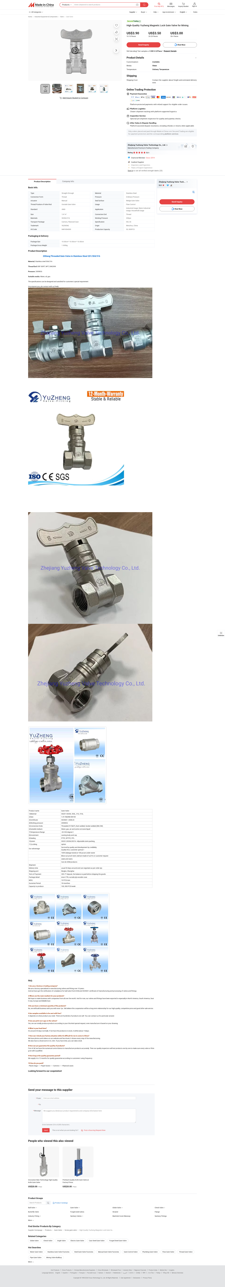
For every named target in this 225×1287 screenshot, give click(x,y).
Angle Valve (61, 1240)
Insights (171, 1270)
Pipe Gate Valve (35, 1257)
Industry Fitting (33, 1216)
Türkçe (158, 1273)
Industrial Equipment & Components (46, 17)
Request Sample (170, 51)
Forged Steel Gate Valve (118, 1240)
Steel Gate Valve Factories (83, 1252)
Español (65, 1273)
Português (73, 1273)
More (30, 1262)
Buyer (143, 12)
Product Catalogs (61, 1203)
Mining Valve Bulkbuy (54, 1257)
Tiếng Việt (166, 1273)
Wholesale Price (116, 1270)
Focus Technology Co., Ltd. (97, 1278)
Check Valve (159, 1207)
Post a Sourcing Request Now (93, 1130)
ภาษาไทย (151, 1273)
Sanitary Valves (76, 1216)
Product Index (153, 1270)
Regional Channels (140, 1270)
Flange (157, 1212)
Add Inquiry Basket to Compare (75, 98)
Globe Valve (116, 1207)
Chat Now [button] (181, 45)
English (57, 1273)
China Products (67, 1270)
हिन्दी (144, 1273)
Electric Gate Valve (77, 1240)
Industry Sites (127, 1270)
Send (46, 1130)
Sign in (194, 6)
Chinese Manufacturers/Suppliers (84, 1270)
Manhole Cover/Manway (121, 1216)
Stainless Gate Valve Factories (58, 1252)
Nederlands (117, 1273)
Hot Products (55, 1270)
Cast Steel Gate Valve (96, 1240)
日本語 (138, 1273)
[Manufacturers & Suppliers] (41, 4)
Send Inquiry (143, 45)
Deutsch (108, 1273)
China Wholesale (103, 1270)
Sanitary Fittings (161, 1216)
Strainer (115, 1212)
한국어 (131, 1273)
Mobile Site (163, 1270)
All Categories (36, 12)
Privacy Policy (147, 1278)
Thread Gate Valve (185, 1252)
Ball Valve (31, 1207)
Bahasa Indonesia (177, 1273)
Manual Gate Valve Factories (108, 1252)
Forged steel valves (77, 1212)
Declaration (136, 1278)
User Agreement (126, 1278)
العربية (125, 1273)
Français (82, 1273)
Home (30, 17)
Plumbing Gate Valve (150, 1252)
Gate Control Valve (130, 1252)
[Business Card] (193, 192)
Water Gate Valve (36, 1252)
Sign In (130, 170)
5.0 (160, 185)
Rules (195, 12)
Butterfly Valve (33, 1212)
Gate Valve (69, 17)
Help (155, 12)
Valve (62, 17)
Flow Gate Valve (168, 1252)
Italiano (100, 1273)
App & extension (168, 12)
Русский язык (91, 1273)
